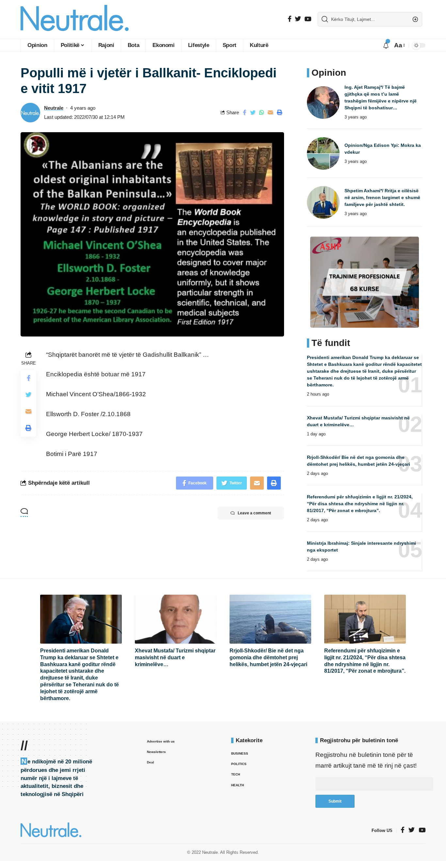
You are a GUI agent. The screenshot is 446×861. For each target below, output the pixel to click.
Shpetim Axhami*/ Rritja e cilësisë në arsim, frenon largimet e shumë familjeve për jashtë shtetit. (382, 197)
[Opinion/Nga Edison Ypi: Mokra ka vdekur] (323, 153)
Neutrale (53, 108)
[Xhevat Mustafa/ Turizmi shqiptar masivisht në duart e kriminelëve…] (175, 619)
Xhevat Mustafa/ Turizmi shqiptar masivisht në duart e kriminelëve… (175, 657)
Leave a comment (254, 513)
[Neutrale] (75, 19)
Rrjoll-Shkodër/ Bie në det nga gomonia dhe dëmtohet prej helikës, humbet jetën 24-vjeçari (268, 657)
